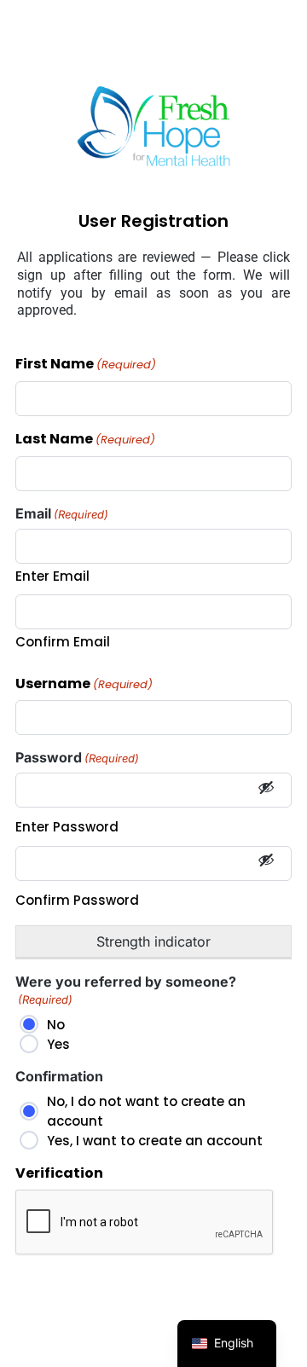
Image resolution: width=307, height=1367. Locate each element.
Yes (58, 1044)
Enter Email (52, 576)
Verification (59, 1174)
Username (84, 684)
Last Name (85, 440)
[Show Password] (266, 790)
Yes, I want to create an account (155, 1141)
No (56, 1025)
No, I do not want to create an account (146, 1111)
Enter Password (67, 827)
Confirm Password (77, 900)
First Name (85, 365)
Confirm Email (62, 642)
